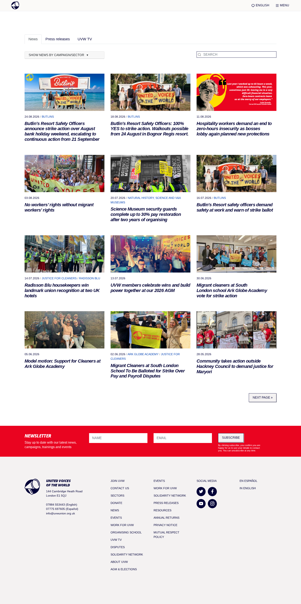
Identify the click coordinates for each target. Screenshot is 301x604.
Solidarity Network (127, 554)
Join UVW (117, 480)
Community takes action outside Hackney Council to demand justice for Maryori (235, 366)
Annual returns (166, 517)
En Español (248, 480)
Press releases (57, 39)
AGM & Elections (124, 569)
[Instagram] (212, 503)
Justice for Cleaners (59, 278)
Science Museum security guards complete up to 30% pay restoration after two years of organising (146, 214)
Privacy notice (165, 525)
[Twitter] (201, 491)
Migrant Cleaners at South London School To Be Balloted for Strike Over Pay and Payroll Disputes (148, 371)
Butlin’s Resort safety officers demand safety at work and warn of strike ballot (235, 207)
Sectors (117, 495)
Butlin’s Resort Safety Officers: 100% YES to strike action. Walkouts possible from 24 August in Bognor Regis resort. (149, 129)
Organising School (126, 532)
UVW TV (85, 39)
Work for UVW (122, 525)
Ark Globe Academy (143, 354)
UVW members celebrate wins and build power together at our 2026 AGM (150, 288)
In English (248, 488)
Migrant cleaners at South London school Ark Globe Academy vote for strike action (232, 290)
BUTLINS (48, 116)
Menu (284, 5)
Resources (162, 510)
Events (116, 517)
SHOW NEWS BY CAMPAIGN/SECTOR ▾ (58, 55)
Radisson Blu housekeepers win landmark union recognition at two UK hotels (62, 290)
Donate (116, 503)
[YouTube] (201, 503)
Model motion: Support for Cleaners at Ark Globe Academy (62, 363)
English (262, 5)
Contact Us (120, 488)
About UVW (119, 561)
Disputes (118, 547)
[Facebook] (212, 491)
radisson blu (89, 278)
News (33, 39)
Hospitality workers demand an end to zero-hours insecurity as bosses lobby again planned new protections (234, 129)
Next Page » (263, 397)
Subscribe (231, 437)
